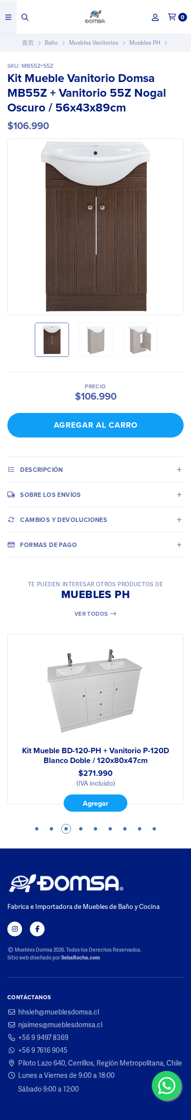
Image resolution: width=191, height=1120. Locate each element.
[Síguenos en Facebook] (37, 929)
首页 (28, 43)
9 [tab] (154, 829)
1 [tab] (37, 829)
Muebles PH (144, 43)
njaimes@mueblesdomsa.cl (60, 1024)
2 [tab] (51, 829)
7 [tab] (125, 829)
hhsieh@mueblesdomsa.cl (58, 1012)
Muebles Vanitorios (94, 43)
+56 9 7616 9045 (43, 1050)
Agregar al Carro (96, 425)
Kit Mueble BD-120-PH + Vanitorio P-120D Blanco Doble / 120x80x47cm (95, 755)
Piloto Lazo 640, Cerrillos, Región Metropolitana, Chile (100, 1063)
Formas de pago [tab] (48, 544)
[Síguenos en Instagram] (14, 929)
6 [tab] (110, 829)
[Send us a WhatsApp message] (166, 1085)
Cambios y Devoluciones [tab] (63, 519)
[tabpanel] (95, 723)
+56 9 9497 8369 (43, 1037)
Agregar (95, 803)
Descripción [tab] (41, 469)
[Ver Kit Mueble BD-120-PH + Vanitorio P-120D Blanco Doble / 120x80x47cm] (95, 691)
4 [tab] (81, 829)
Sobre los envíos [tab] (50, 494)
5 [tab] (95, 829)
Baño (51, 43)
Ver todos (92, 613)
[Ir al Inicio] (96, 17)
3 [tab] (66, 829)
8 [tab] (139, 829)
